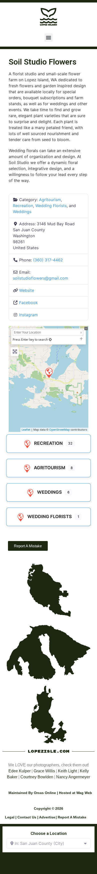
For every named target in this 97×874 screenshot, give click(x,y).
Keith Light (67, 771)
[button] (49, 37)
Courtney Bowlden (36, 777)
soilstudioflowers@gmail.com (40, 278)
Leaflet (26, 429)
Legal (9, 817)
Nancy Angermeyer (73, 777)
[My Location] (50, 339)
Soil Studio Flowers (42, 62)
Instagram (28, 314)
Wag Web (84, 793)
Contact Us (26, 817)
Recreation (23, 205)
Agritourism (50, 199)
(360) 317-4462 (48, 259)
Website (26, 290)
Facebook (28, 302)
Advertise (47, 817)
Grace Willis (44, 771)
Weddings (22, 211)
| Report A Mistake (71, 817)
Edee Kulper (19, 771)
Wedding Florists (51, 205)
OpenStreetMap (59, 429)
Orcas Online (45, 793)
